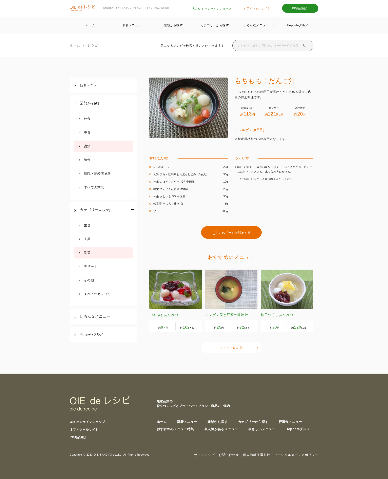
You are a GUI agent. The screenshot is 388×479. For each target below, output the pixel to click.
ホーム (76, 45)
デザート (90, 266)
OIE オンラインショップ (214, 8)
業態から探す (218, 421)
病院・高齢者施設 (97, 173)
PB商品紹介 (300, 8)
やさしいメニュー (261, 429)
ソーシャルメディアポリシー (296, 455)
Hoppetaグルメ (91, 334)
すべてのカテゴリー (99, 294)
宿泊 (87, 146)
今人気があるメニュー (221, 429)
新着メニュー (90, 85)
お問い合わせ (228, 455)
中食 (87, 132)
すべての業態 (94, 187)
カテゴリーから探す (253, 421)
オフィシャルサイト (256, 8)
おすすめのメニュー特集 (175, 429)
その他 (89, 280)
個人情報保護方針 (256, 455)
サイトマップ (204, 455)
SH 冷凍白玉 (161, 166)
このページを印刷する (235, 232)
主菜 (87, 239)
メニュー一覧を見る (231, 348)
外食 (87, 118)
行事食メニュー (291, 421)
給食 (87, 160)
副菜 (87, 252)
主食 (87, 225)
